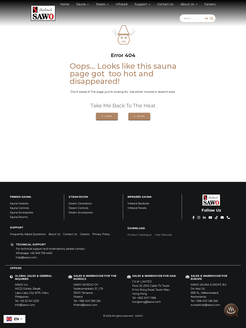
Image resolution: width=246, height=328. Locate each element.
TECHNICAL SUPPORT (31, 244)
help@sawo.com (26, 257)
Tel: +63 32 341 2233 (27, 301)
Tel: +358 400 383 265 (86, 301)
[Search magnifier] (211, 18)
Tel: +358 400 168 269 (204, 301)
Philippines (32, 290)
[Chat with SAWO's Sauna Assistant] (231, 311)
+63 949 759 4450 (41, 253)
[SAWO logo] (43, 6)
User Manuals (163, 234)
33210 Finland (88, 290)
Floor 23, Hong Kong (151, 287)
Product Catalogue (139, 234)
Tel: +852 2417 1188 (144, 297)
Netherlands (209, 290)
